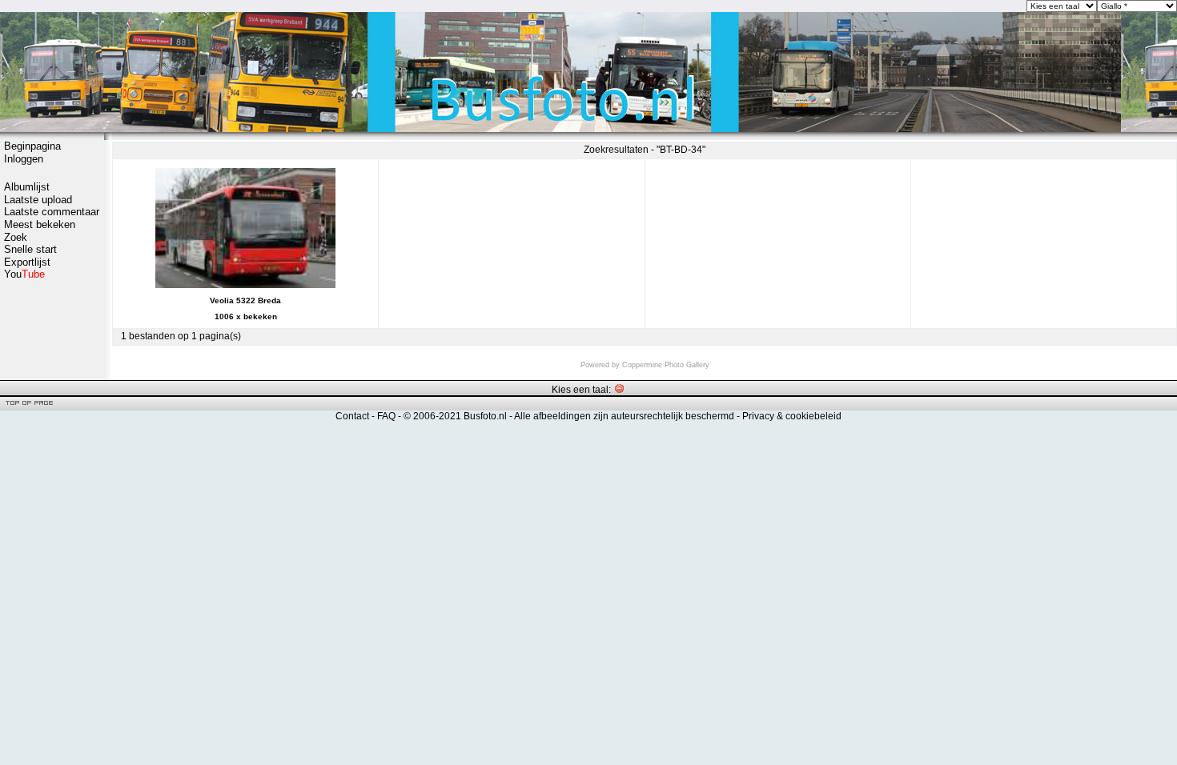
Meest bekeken (39, 224)
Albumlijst (27, 187)
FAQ (386, 416)
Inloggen (23, 159)
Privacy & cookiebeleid (792, 416)
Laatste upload (38, 200)
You (24, 274)
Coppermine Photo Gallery (665, 365)
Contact (352, 416)
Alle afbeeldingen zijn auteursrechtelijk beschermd (624, 416)
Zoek (15, 237)
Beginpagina (32, 146)
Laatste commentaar (51, 212)
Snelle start (30, 249)
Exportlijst (27, 262)
